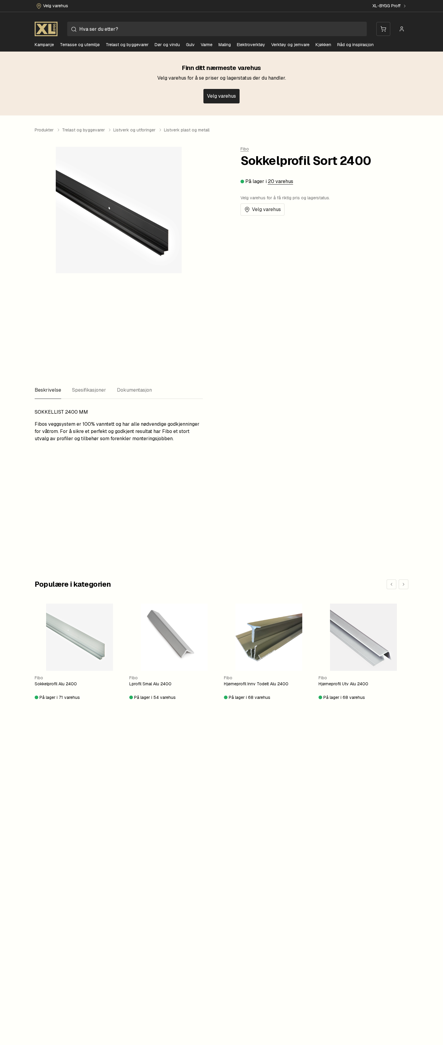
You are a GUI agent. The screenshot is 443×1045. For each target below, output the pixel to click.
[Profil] (401, 29)
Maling (224, 44)
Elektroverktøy (251, 44)
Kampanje (44, 44)
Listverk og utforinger (134, 130)
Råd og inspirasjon (355, 44)
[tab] (48, 390)
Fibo (244, 149)
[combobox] (217, 29)
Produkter (44, 130)
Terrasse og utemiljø (80, 44)
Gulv (190, 44)
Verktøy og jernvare (290, 44)
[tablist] (119, 390)
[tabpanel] (119, 425)
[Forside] (46, 29)
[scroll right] (403, 584)
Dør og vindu (167, 44)
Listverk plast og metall (186, 130)
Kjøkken (323, 44)
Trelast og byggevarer (127, 44)
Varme (206, 44)
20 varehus (280, 181)
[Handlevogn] (383, 29)
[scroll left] (391, 584)
